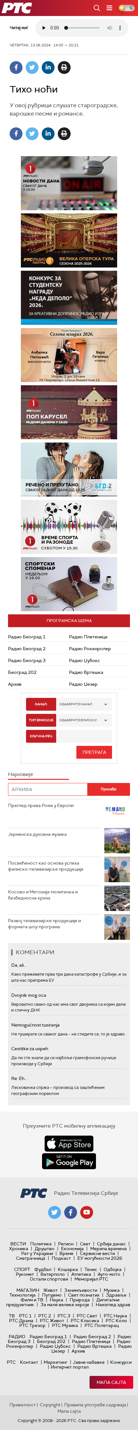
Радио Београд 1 (27, 637)
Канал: (41, 704)
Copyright (50, 1405)
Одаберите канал (75, 704)
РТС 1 (25, 1316)
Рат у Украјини (37, 1253)
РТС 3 (63, 1316)
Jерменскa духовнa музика (37, 834)
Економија (72, 1248)
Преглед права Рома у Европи (41, 805)
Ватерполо (52, 1274)
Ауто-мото (109, 1274)
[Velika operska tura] (69, 240)
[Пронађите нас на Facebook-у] (70, 1212)
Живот (50, 1290)
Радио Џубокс (84, 660)
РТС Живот (52, 1320)
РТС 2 (44, 1316)
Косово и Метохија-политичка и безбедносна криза (43, 895)
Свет (85, 1244)
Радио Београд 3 (27, 660)
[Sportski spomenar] (69, 584)
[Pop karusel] (69, 412)
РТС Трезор (32, 1325)
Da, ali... (19, 965)
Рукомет (25, 1274)
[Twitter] (32, 67)
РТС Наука (115, 1316)
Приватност (22, 1405)
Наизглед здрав (113, 1304)
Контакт (29, 1362)
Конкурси (121, 1362)
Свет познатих (83, 1295)
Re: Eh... (19, 1078)
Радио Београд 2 (27, 648)
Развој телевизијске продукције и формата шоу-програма (44, 924)
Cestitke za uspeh (29, 1048)
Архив (15, 684)
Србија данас (111, 1244)
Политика (41, 1244)
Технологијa (22, 1295)
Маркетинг (55, 1362)
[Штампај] (64, 67)
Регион (65, 1244)
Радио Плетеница (88, 637)
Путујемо (52, 1295)
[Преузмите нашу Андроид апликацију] (69, 1161)
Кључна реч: (41, 736)
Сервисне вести (97, 1253)
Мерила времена (108, 1248)
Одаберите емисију (78, 720)
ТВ (12, 1316)
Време (66, 1253)
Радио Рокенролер (90, 648)
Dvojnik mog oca (28, 995)
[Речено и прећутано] (69, 470)
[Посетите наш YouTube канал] (86, 1212)
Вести (18, 1244)
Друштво (45, 1248)
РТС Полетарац (101, 1325)
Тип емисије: (41, 720)
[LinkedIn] (48, 67)
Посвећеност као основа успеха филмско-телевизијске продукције (45, 866)
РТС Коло (116, 1320)
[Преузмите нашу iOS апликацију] (69, 1144)
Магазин (27, 1290)
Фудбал (42, 1269)
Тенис (90, 1269)
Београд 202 (22, 672)
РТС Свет (87, 1316)
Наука (56, 1300)
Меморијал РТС (91, 1279)
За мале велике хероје (64, 1304)
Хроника (18, 1248)
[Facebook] (16, 67)
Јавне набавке (89, 1362)
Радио (17, 1336)
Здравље (116, 1295)
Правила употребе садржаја (95, 1405)
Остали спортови (49, 1279)
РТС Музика (65, 1325)
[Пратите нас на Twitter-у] (54, 1212)
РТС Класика (85, 1320)
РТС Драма (21, 1320)
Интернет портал (70, 1367)
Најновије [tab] (20, 774)
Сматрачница (30, 1258)
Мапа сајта (111, 1382)
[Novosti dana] (69, 183)
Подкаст (61, 1258)
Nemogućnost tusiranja (35, 1025)
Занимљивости (80, 1290)
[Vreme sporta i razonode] (69, 527)
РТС (11, 1362)
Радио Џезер (83, 684)
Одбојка (113, 1269)
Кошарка (68, 1269)
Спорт (22, 1269)
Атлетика (81, 1274)
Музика (112, 1290)
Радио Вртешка (86, 672)
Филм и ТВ (32, 1300)
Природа (80, 1300)
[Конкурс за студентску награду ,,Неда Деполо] (69, 298)
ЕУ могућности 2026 (99, 1258)
